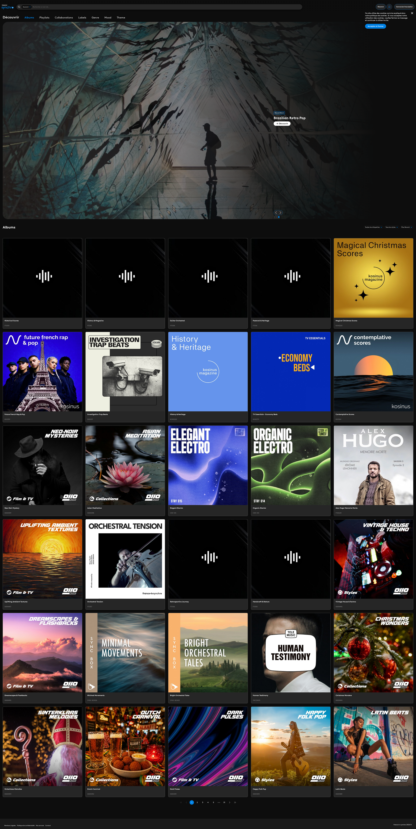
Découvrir (283, 123)
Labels (82, 17)
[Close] (412, 13)
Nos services (40, 825)
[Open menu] (389, 7)
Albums (29, 17)
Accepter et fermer (376, 26)
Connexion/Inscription (404, 7)
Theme (121, 17)
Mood (107, 17)
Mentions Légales (10, 825)
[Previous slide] (276, 213)
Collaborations (64, 17)
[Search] (19, 7)
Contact (48, 825)
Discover (381, 7)
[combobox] (26, 7)
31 (224, 802)
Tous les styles (391, 227)
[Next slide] (280, 213)
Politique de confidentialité (26, 825)
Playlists (44, 17)
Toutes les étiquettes (372, 227)
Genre (95, 17)
